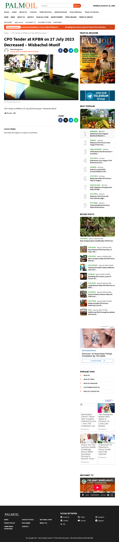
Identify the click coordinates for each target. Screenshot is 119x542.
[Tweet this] (65, 50)
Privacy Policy (9, 523)
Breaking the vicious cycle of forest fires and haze (72, 27)
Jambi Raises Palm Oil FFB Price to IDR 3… (101, 286)
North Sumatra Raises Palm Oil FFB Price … (100, 295)
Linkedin (65, 521)
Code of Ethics (28, 520)
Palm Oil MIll (95, 185)
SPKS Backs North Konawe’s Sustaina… (101, 153)
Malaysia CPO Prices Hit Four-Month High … (99, 197)
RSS (64, 524)
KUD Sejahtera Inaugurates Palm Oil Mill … (101, 188)
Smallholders (96, 149)
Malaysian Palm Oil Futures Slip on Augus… (100, 179)
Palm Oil (87, 375)
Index (6, 520)
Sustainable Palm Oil (92, 387)
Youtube (83, 521)
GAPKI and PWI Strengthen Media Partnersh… (101, 313)
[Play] (83, 495)
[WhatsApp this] (76, 50)
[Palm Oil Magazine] (21, 5)
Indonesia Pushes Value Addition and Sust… (101, 269)
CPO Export (93, 265)
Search (77, 6)
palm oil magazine (90, 383)
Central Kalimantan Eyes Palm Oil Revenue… (100, 206)
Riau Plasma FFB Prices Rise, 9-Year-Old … (100, 251)
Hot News (94, 203)
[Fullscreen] (112, 495)
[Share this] (60, 50)
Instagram (101, 517)
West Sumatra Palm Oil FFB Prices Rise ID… (101, 260)
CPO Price (94, 158)
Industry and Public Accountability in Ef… (98, 170)
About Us (43, 523)
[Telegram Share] (71, 50)
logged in (17, 132)
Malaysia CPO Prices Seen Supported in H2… (100, 144)
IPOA (90, 310)
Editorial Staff (46, 520)
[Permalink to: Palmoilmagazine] (6, 50)
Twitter (82, 517)
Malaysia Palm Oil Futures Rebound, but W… (98, 304)
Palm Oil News (89, 379)
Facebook (66, 517)
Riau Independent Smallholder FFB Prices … (96, 242)
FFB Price (84, 239)
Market (93, 140)
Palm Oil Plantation (91, 391)
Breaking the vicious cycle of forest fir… (99, 277)
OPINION (93, 167)
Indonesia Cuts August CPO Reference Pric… (101, 162)
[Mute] (108, 495)
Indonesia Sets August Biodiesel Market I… (99, 135)
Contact (25, 526)
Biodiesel (94, 131)
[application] (97, 487)
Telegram (101, 521)
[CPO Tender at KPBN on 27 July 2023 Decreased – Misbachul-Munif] (41, 77)
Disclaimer (26, 523)
